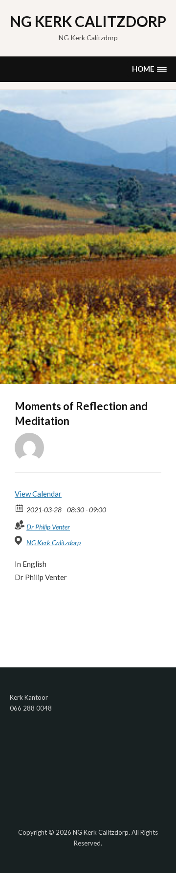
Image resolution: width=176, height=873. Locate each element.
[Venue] (20, 540)
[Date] (20, 507)
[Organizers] (20, 524)
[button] (149, 69)
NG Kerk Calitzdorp (88, 21)
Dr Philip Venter (48, 527)
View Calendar (38, 493)
